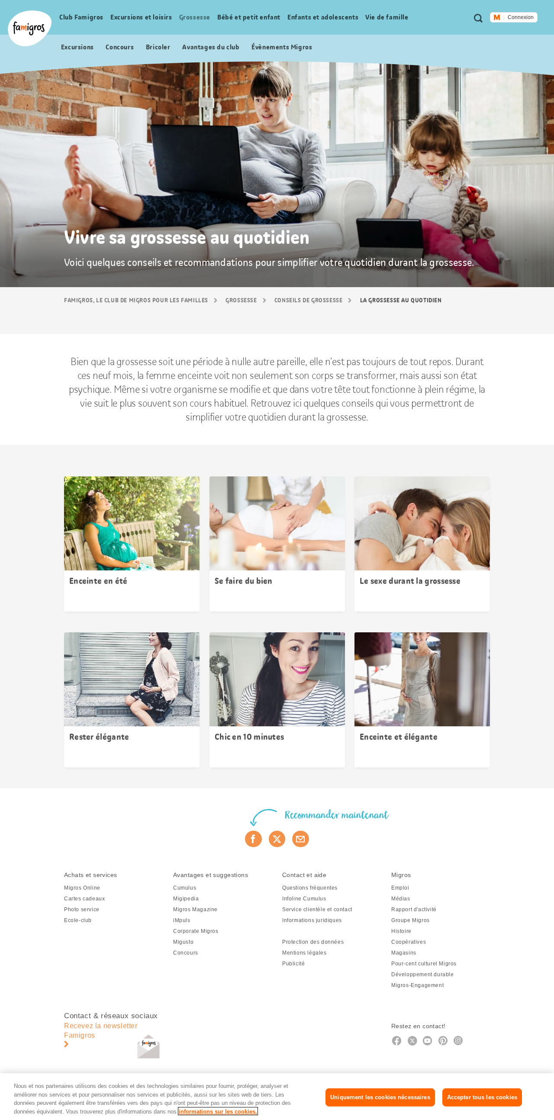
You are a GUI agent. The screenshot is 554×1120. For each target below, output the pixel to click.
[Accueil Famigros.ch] (30, 28)
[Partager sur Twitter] (277, 839)
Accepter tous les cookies (482, 1097)
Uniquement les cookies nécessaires (380, 1097)
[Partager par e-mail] (300, 839)
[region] (277, 1096)
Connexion (521, 17)
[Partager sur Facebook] (253, 839)
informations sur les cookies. (218, 1111)
